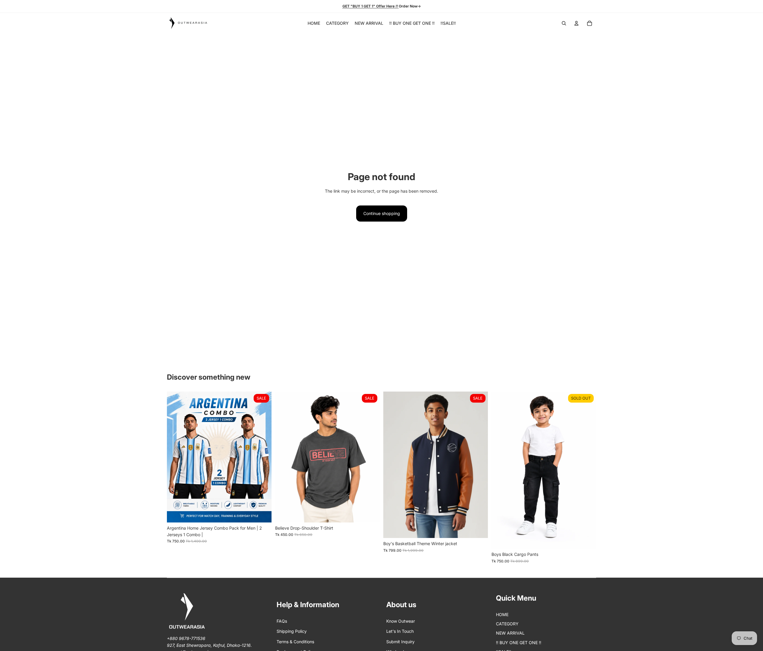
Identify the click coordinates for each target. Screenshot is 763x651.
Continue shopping (381, 213)
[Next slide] (263, 456)
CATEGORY (507, 623)
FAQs (282, 621)
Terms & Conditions (295, 641)
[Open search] (563, 23)
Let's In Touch (400, 631)
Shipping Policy (292, 631)
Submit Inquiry (400, 641)
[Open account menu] (576, 23)
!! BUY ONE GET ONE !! (518, 642)
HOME (502, 614)
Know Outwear (400, 621)
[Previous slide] (176, 456)
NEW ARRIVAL (510, 632)
